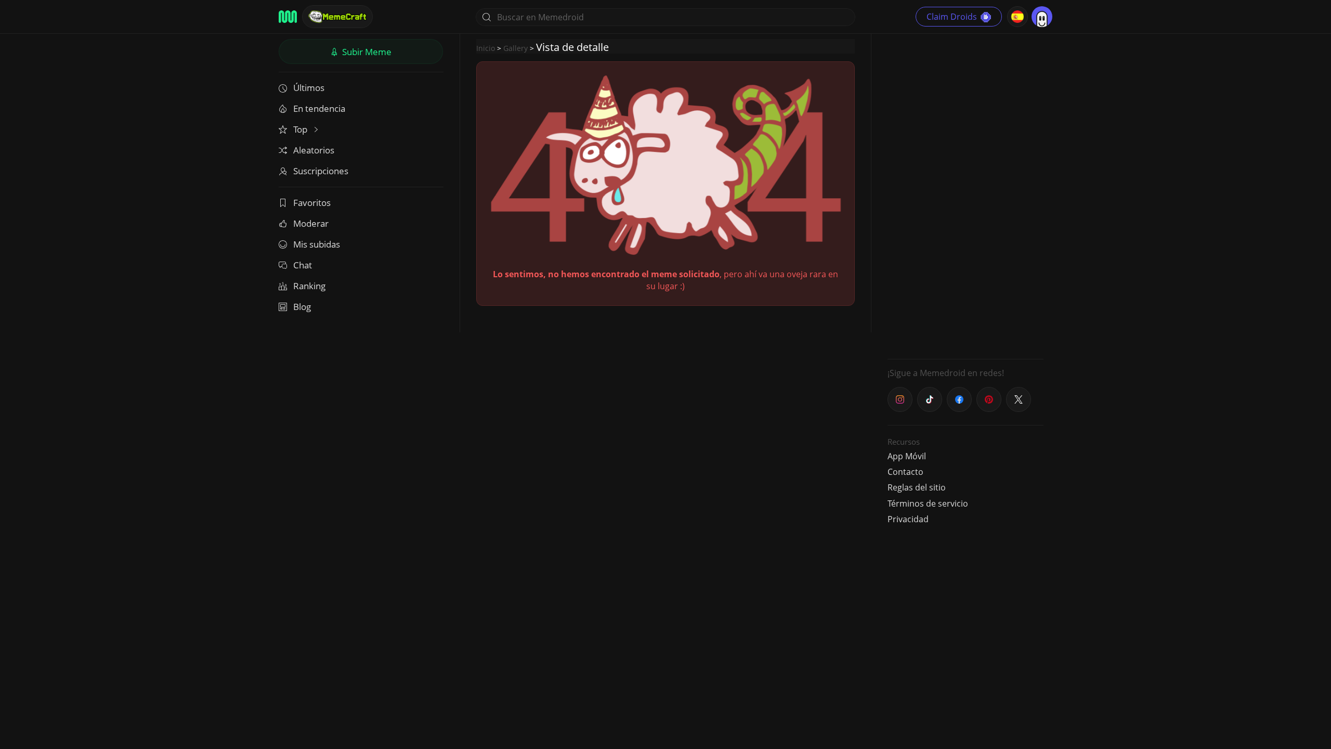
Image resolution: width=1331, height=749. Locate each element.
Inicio (485, 48)
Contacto (905, 471)
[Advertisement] (965, 195)
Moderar (311, 223)
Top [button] (301, 129)
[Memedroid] (288, 16)
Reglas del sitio (917, 487)
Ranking (309, 286)
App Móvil (907, 456)
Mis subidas (316, 244)
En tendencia (319, 108)
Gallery (515, 48)
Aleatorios (313, 150)
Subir (366, 52)
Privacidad (908, 519)
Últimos (308, 88)
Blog (302, 307)
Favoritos (312, 203)
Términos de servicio (928, 503)
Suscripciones (320, 171)
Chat (302, 265)
